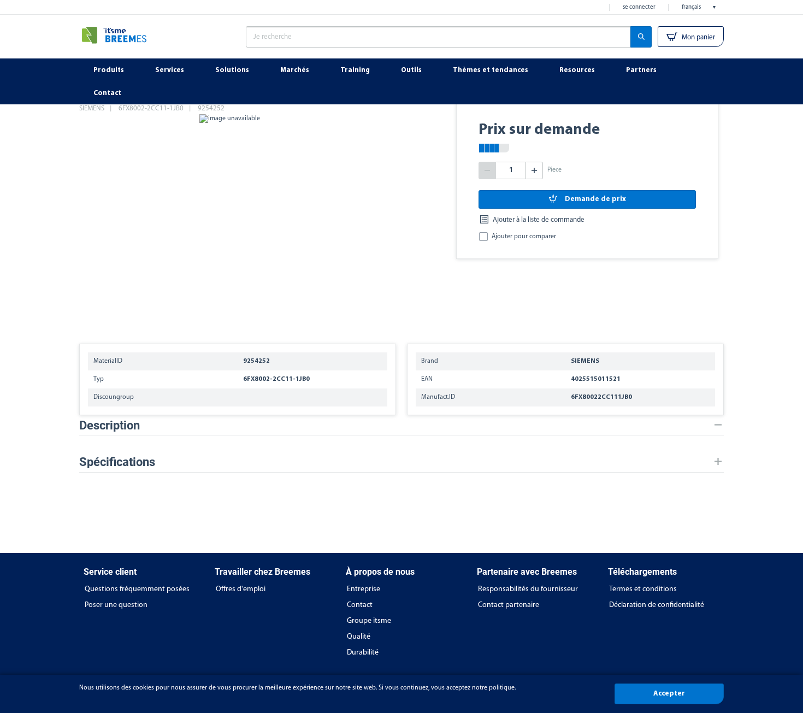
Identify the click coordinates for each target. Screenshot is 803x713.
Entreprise (363, 589)
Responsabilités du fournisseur (528, 589)
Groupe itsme (369, 621)
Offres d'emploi (240, 589)
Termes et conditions (643, 589)
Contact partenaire (508, 605)
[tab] (401, 425)
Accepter (669, 693)
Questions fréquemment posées (137, 589)
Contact (360, 605)
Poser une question (116, 605)
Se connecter (639, 7)
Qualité (358, 637)
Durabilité (363, 653)
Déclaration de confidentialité (656, 605)
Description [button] (109, 425)
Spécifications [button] (117, 462)
